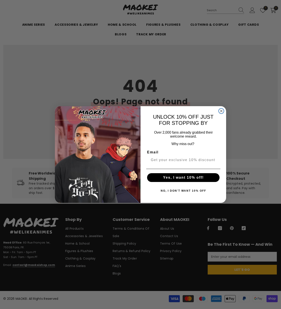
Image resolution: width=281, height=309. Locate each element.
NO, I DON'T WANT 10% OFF (183, 190)
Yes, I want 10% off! (183, 177)
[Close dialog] (221, 111)
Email (153, 152)
